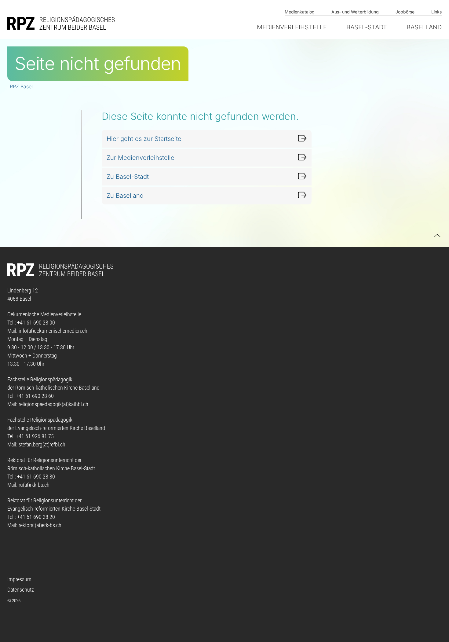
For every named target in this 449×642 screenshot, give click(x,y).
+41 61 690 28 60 (35, 396)
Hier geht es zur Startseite (144, 138)
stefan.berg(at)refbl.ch (42, 444)
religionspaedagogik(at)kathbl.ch (53, 404)
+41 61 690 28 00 (36, 322)
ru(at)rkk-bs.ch (34, 485)
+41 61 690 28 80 (36, 476)
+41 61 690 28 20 (36, 517)
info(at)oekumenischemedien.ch (53, 331)
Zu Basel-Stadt (128, 176)
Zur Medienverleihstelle (140, 157)
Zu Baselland (125, 195)
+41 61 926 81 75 (35, 436)
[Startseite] (62, 23)
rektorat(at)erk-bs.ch (40, 525)
